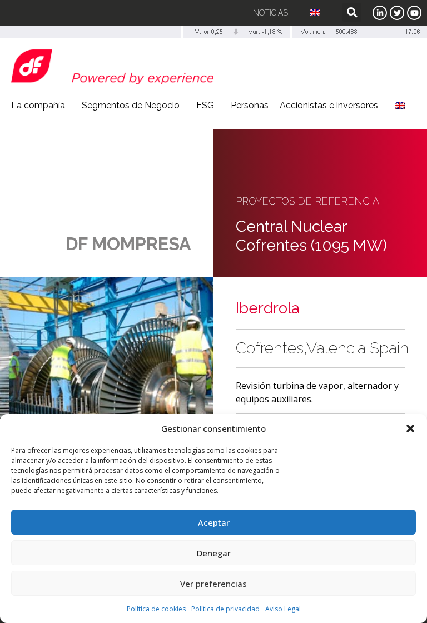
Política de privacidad (225, 609)
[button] (410, 428)
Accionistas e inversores (329, 105)
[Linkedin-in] (380, 13)
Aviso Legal (283, 609)
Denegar (214, 553)
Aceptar (214, 522)
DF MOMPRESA (128, 243)
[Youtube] (414, 13)
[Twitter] (397, 13)
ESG (205, 105)
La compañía (38, 105)
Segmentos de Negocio (131, 105)
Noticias (270, 12)
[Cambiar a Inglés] (315, 13)
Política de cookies (156, 609)
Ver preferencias (213, 583)
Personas (250, 105)
